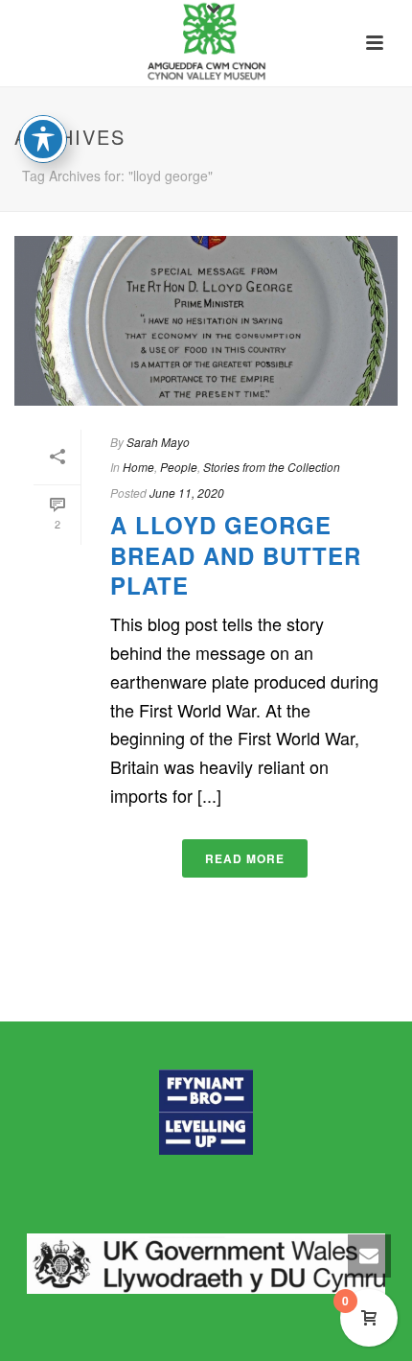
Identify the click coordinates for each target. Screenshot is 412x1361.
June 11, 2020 (186, 492)
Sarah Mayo (158, 442)
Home (138, 466)
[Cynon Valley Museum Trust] (205, 43)
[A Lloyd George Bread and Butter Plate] (206, 321)
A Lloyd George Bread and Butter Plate (235, 554)
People (178, 466)
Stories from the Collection (271, 466)
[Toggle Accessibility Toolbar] (43, 139)
